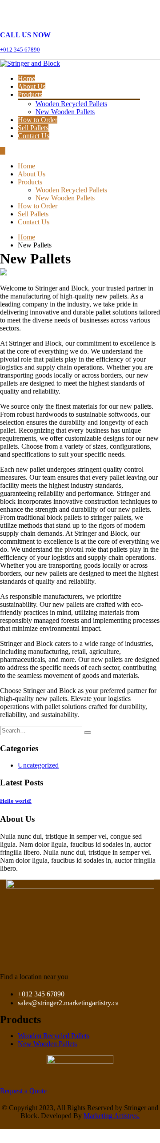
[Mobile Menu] (2, 151)
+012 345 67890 (41, 994)
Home (26, 78)
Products (30, 94)
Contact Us (33, 135)
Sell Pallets (33, 127)
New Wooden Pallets (65, 111)
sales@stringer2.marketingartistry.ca (68, 1003)
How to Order (37, 119)
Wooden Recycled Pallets (71, 104)
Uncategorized (38, 765)
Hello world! (16, 800)
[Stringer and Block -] (30, 63)
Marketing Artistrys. (112, 1115)
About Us (31, 86)
